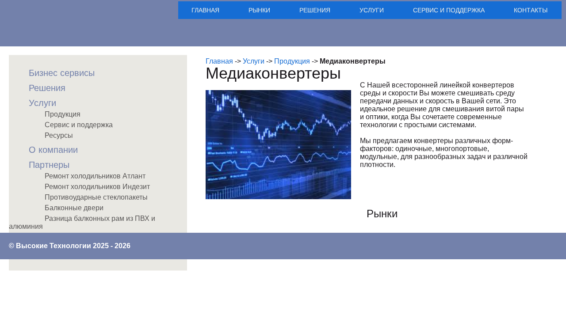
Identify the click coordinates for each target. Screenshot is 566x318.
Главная (205, 10)
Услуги (371, 10)
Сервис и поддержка (449, 10)
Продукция (292, 61)
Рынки (259, 10)
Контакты (530, 10)
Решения (314, 10)
